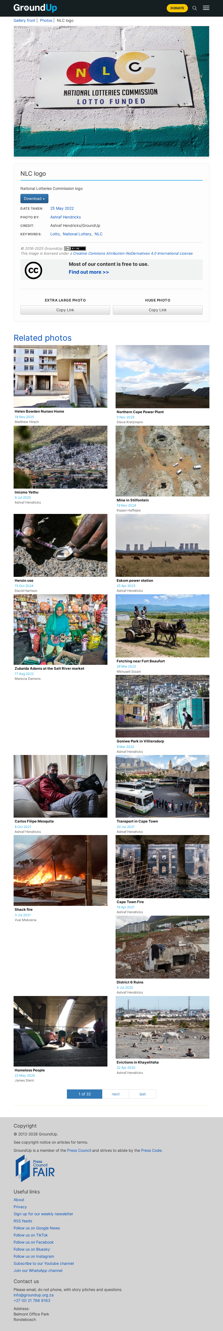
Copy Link (65, 309)
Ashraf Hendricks (65, 217)
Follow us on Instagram (34, 1256)
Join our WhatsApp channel (38, 1270)
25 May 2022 (62, 208)
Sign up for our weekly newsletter (43, 1213)
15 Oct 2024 (24, 586)
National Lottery (77, 234)
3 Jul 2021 (23, 915)
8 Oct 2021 (23, 827)
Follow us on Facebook (34, 1242)
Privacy (20, 1206)
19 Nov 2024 (126, 505)
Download (33, 198)
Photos (46, 20)
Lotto (55, 234)
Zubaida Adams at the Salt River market (49, 668)
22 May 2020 (25, 1075)
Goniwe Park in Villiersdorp (140, 741)
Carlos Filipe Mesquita (34, 821)
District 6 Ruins (130, 982)
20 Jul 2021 (126, 827)
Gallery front (24, 20)
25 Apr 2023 (126, 586)
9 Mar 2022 (125, 747)
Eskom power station (135, 580)
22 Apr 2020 (126, 1068)
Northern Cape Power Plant (140, 412)
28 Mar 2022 (126, 666)
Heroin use (24, 580)
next (116, 1094)
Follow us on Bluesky (32, 1249)
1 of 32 (85, 1094)
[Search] (195, 8)
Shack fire (24, 909)
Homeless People (30, 1070)
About (19, 1199)
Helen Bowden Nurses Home (39, 411)
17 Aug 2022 (24, 674)
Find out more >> (89, 272)
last (143, 1094)
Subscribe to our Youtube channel (44, 1263)
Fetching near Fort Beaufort (141, 661)
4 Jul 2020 (125, 987)
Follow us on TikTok (31, 1235)
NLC (99, 234)
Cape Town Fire (130, 902)
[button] (206, 8)
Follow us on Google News (37, 1228)
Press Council (79, 1150)
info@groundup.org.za (34, 1295)
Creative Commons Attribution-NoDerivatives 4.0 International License (133, 253)
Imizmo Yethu (26, 492)
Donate (177, 8)
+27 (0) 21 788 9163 (32, 1300)
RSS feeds (23, 1221)
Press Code (151, 1150)
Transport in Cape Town (137, 821)
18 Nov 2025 (24, 417)
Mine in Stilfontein (133, 500)
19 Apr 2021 (126, 907)
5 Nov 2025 (125, 417)
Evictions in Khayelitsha (138, 1062)
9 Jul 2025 (23, 497)
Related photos (43, 338)
